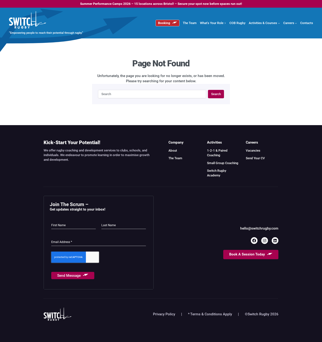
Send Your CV (255, 158)
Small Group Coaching (222, 163)
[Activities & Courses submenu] (279, 23)
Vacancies (253, 150)
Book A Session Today (247, 254)
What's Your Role (211, 23)
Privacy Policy (164, 314)
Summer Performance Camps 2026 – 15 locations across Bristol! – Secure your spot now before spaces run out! (161, 4)
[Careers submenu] (296, 23)
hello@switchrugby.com (259, 228)
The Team (175, 158)
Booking (164, 23)
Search (216, 94)
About (172, 150)
